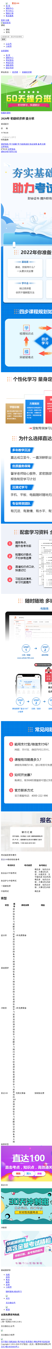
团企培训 (10, 68)
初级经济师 (27, 72)
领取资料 (10, 65)
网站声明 (38, 1342)
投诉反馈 (46, 1342)
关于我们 (5, 1342)
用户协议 (21, 1342)
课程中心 (10, 8)
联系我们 (29, 1342)
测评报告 (5, 144)
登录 (3, 20)
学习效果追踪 (23, 144)
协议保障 (34, 144)
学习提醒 (13, 144)
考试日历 (10, 63)
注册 (7, 20)
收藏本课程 (6, 113)
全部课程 (5, 51)
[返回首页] (6, 23)
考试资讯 (10, 60)
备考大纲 (41, 144)
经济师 (15, 72)
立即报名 (5, 147)
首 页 (8, 6)
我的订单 (10, 13)
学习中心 (10, 11)
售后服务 (10, 16)
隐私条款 (13, 1342)
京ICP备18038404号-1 (10, 1347)
